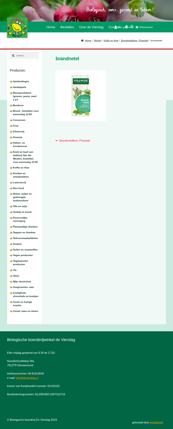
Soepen (17, 244)
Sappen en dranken (24, 232)
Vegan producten (23, 255)
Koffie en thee (111, 40)
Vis (15, 270)
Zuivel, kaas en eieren (25, 311)
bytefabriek (156, 422)
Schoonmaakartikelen (25, 238)
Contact (114, 27)
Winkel (97, 40)
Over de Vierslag (91, 27)
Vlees (16, 275)
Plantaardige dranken (25, 226)
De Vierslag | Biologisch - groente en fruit (17, 28)
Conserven (19, 120)
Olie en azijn (20, 206)
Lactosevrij (19, 182)
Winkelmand (146, 27)
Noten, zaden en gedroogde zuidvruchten (22, 197)
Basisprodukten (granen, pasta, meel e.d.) (24, 96)
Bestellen (67, 27)
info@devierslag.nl (27, 378)
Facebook (125, 26)
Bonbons (18, 105)
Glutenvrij (18, 131)
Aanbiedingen (21, 81)
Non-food (18, 188)
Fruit (15, 125)
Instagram (130, 26)
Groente (17, 137)
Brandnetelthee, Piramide (134, 40)
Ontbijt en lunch (22, 212)
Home (50, 27)
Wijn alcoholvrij (22, 281)
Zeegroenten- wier (23, 287)
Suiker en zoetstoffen (25, 249)
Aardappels (19, 87)
